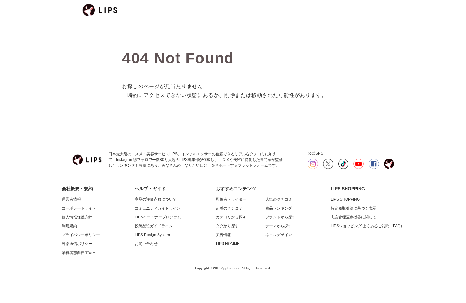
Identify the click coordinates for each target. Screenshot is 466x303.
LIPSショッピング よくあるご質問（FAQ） (367, 226)
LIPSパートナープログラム (158, 217)
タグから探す (227, 226)
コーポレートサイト (79, 208)
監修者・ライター (231, 199)
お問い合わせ (146, 244)
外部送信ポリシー (77, 244)
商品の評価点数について (156, 199)
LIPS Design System (152, 235)
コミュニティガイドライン (157, 208)
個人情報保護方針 (77, 217)
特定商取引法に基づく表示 (353, 208)
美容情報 (223, 235)
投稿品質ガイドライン (154, 226)
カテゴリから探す (231, 217)
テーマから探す (278, 226)
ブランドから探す (280, 217)
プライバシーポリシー (81, 235)
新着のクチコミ (229, 208)
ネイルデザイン (278, 235)
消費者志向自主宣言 (79, 252)
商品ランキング (278, 208)
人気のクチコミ (278, 199)
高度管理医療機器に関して (353, 217)
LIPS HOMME (228, 244)
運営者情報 (71, 199)
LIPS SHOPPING (345, 199)
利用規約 (69, 226)
